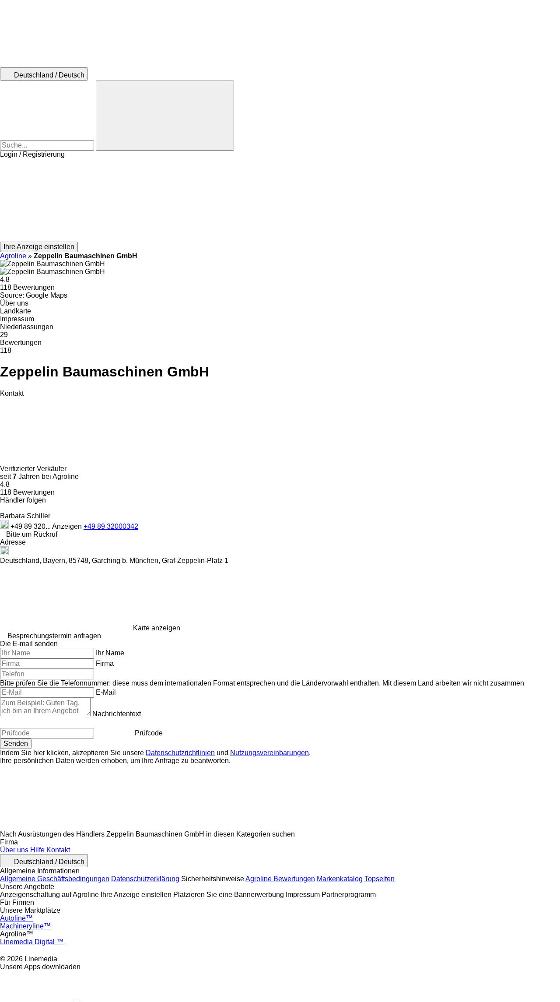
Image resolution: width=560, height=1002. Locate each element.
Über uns (14, 850)
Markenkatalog (340, 878)
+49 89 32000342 (111, 526)
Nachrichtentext (116, 713)
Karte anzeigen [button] (156, 628)
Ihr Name (110, 653)
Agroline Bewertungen (280, 878)
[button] (280, 200)
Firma (105, 663)
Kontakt (58, 850)
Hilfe (37, 850)
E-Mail (106, 692)
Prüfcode (149, 733)
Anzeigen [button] (68, 526)
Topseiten (379, 878)
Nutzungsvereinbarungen (269, 752)
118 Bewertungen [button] (27, 287)
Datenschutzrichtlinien (180, 752)
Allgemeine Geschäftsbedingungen (54, 878)
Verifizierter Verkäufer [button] (34, 468)
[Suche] (165, 116)
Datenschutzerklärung (145, 878)
